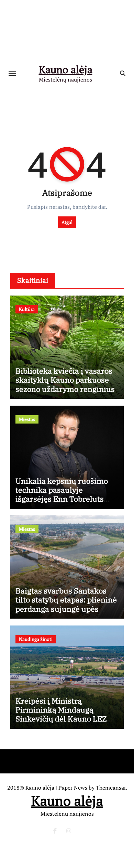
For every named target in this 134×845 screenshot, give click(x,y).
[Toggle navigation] (12, 73)
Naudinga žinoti (36, 639)
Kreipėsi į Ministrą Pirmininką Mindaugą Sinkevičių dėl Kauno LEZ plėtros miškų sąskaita (61, 714)
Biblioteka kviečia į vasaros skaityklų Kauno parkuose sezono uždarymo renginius (65, 380)
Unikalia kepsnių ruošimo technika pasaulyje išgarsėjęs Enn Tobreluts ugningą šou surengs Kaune (65, 494)
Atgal (67, 222)
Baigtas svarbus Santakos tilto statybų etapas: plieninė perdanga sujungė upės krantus (66, 604)
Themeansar (111, 787)
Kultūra (27, 309)
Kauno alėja (65, 69)
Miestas (27, 419)
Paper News (72, 787)
